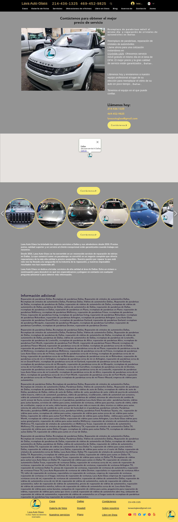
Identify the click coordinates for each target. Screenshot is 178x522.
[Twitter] (144, 514)
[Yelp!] (154, 514)
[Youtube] (130, 514)
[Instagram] (134, 514)
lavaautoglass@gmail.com (139, 508)
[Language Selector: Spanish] (151, 4)
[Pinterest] (149, 514)
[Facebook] (139, 514)
